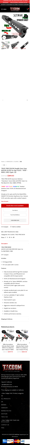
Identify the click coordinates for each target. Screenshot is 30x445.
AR (2, 401)
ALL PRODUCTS (5, 398)
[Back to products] (4, 165)
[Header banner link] (15, 1)
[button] (2, 27)
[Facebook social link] (6, 237)
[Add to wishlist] (9, 340)
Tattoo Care (4, 417)
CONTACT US (5, 425)
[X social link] (8, 237)
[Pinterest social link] (10, 237)
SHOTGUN (4, 414)
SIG (21, 161)
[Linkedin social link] (12, 237)
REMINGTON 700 (6, 411)
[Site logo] (15, 9)
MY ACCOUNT (5, 422)
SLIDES (16, 161)
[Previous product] (2, 165)
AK (2, 395)
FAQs (2, 428)
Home (3, 161)
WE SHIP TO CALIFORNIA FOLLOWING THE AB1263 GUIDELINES (15, 4)
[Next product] (6, 165)
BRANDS (3, 405)
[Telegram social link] (14, 237)
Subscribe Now (15, 220)
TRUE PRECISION (20, 234)
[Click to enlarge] (4, 37)
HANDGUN (9, 161)
